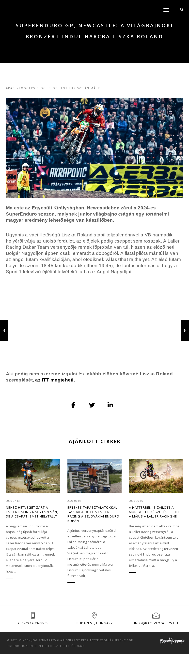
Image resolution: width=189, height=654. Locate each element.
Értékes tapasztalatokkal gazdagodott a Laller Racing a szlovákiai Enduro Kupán (93, 514)
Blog (53, 88)
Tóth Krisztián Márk (80, 88)
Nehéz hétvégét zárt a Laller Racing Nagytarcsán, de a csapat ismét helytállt (32, 511)
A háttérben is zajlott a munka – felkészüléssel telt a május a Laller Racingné (155, 511)
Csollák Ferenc (113, 640)
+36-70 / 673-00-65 (33, 623)
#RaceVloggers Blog (26, 88)
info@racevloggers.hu (156, 623)
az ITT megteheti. (55, 379)
